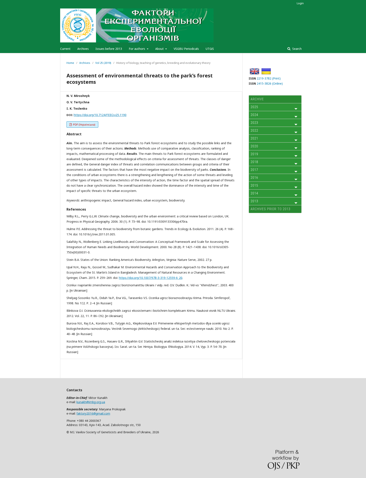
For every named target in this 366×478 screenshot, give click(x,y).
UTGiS (210, 49)
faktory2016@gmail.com (93, 413)
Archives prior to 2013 (270, 209)
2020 (254, 146)
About (160, 49)
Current (65, 49)
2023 (254, 123)
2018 (254, 162)
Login (300, 3)
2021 (254, 138)
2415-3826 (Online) (270, 83)
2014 (254, 193)
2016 (254, 178)
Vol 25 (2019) (103, 63)
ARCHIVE (257, 99)
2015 (254, 185)
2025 (254, 107)
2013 (254, 201)
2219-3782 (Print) (269, 78)
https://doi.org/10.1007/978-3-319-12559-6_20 (150, 278)
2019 (254, 154)
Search (296, 49)
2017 (254, 170)
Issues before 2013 (109, 49)
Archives (83, 49)
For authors (137, 49)
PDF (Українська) (83, 124)
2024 (254, 115)
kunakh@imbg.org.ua (90, 402)
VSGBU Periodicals (186, 49)
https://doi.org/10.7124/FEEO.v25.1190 (100, 115)
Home (70, 63)
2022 (254, 131)
